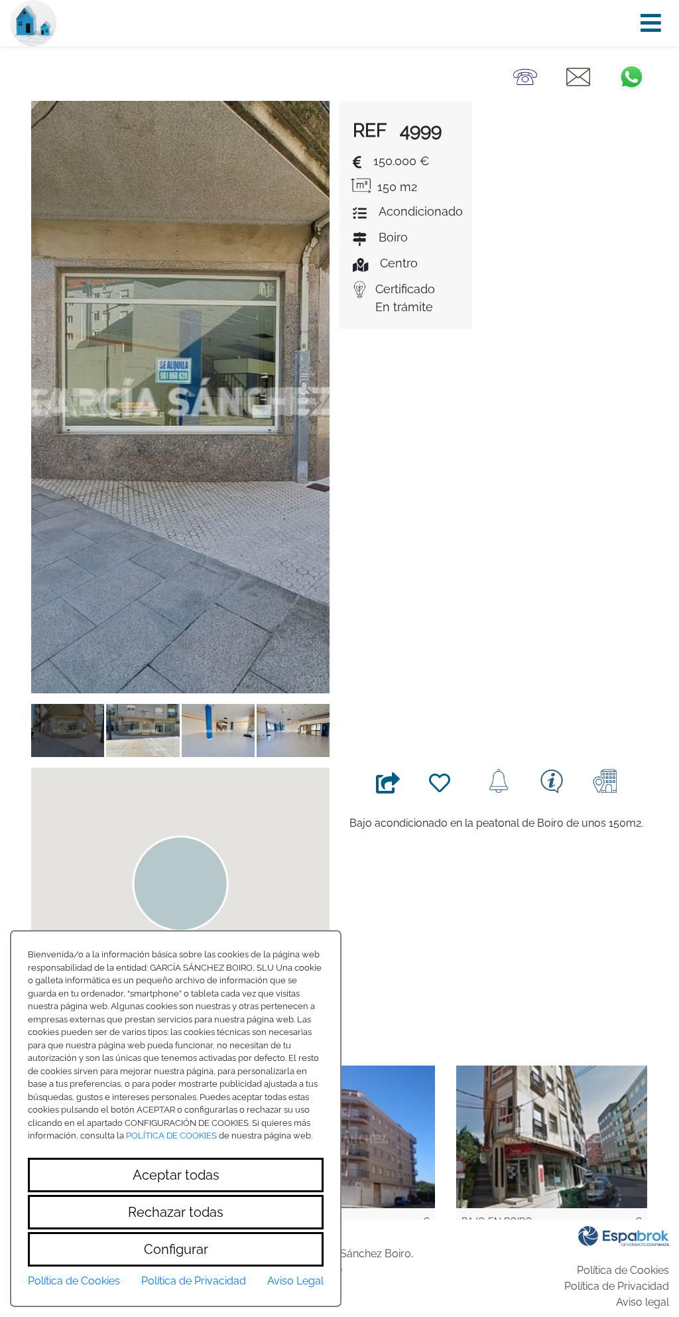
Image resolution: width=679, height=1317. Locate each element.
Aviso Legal (295, 1281)
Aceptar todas (176, 1175)
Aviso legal (642, 1302)
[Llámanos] (525, 76)
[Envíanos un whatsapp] (631, 76)
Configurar (176, 1249)
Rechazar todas (175, 1212)
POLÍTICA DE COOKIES (171, 1136)
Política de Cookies (623, 1270)
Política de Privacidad (616, 1286)
